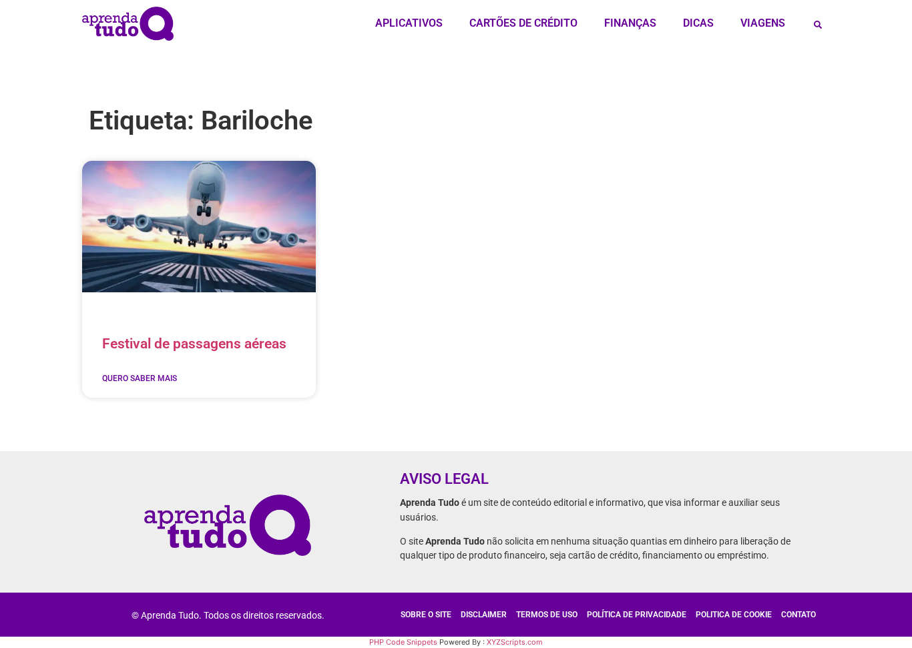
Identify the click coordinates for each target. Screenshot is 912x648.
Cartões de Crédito (523, 23)
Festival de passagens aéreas (194, 344)
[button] (818, 24)
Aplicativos (409, 23)
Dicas (698, 23)
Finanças (630, 23)
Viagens (762, 23)
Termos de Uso (547, 614)
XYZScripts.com (515, 642)
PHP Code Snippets (403, 642)
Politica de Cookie (734, 614)
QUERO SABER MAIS (139, 378)
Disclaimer (484, 614)
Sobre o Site (426, 614)
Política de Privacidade (636, 614)
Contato (798, 614)
